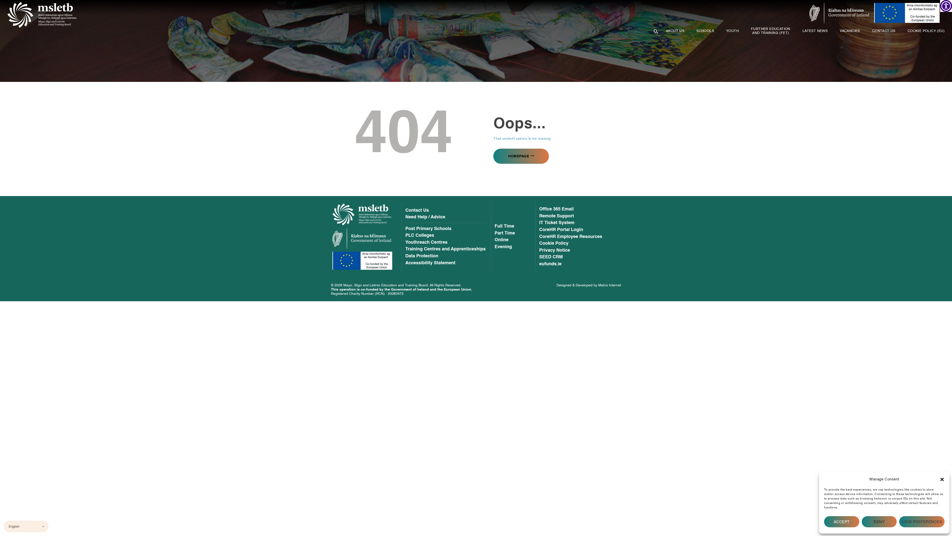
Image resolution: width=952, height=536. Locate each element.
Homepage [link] (518, 156)
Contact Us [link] (417, 210)
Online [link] (501, 239)
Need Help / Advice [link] (425, 217)
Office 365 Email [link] (556, 209)
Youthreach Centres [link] (426, 242)
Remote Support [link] (556, 216)
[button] (942, 479)
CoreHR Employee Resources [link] (570, 236)
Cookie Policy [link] (553, 243)
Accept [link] (842, 522)
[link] (946, 6)
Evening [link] (503, 246)
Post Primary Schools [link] (428, 228)
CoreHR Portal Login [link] (561, 229)
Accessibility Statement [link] (430, 263)
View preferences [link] (922, 522)
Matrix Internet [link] (609, 285)
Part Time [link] (505, 233)
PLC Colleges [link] (419, 235)
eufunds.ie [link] (550, 264)
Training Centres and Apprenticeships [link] (445, 249)
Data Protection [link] (421, 256)
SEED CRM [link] (551, 257)
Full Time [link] (504, 226)
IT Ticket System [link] (556, 222)
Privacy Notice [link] (554, 250)
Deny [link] (879, 522)
